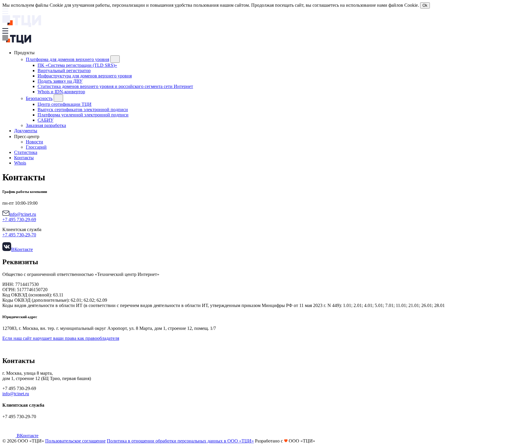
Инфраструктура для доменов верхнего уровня (85, 75)
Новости (34, 141)
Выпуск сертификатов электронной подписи (83, 109)
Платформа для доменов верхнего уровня (67, 59)
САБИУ (45, 120)
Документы (25, 130)
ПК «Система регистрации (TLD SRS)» (77, 65)
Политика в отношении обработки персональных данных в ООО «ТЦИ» (180, 440)
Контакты (24, 157)
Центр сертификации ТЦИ (65, 104)
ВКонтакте (22, 249)
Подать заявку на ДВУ (60, 81)
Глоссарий (36, 147)
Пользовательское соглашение (75, 440)
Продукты (25, 52)
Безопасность (39, 98)
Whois (20, 162)
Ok (424, 5)
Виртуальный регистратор (64, 70)
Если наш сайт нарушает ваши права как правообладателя (60, 338)
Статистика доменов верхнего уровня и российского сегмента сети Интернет (115, 86)
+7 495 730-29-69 (19, 219)
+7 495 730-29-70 (19, 234)
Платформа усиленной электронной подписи (83, 114)
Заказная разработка (46, 125)
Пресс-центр (27, 136)
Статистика (25, 152)
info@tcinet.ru (22, 214)
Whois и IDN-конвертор (61, 91)
